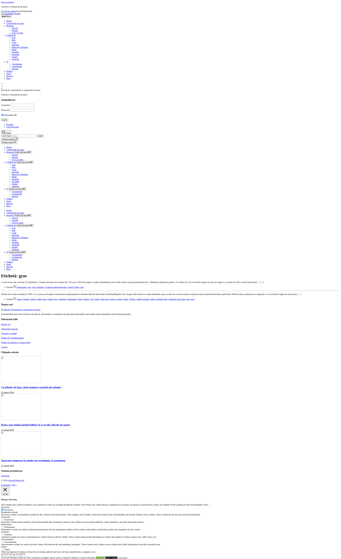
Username (5, 105)
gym (34, 287)
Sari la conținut (7, 2)
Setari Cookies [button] (111, 558)
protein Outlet (73, 287)
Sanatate (15, 52)
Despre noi (5, 324)
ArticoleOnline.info (16, 480)
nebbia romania (142, 299)
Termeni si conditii (9, 333)
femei (80, 299)
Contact (4, 347)
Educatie (15, 45)
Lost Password (12, 127)
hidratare (40, 287)
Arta (13, 38)
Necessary (8, 510)
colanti (33, 299)
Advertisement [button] (7, 539)
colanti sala (41, 299)
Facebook (5, 476)
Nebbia (132, 299)
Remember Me (10, 115)
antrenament (22, 287)
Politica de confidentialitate (12, 338)
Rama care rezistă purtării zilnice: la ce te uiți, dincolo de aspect (35, 424)
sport (192, 299)
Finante (15, 30)
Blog (8, 78)
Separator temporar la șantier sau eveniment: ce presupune (33, 460)
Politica (9, 71)
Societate (15, 54)
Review (9, 76)
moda (125, 299)
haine (97, 299)
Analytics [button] (5, 532)
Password (5, 110)
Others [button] (4, 547)
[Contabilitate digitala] (11, 14)
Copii (14, 42)
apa (29, 287)
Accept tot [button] (100, 558)
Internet (15, 69)
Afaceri (15, 28)
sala (82, 287)
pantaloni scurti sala (177, 299)
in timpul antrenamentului (56, 287)
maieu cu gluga (116, 299)
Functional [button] (5, 517)
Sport (8, 74)
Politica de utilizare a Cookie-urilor (15, 342)
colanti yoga (52, 299)
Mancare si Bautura (20, 47)
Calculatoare (17, 64)
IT (7, 62)
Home (9, 21)
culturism (62, 299)
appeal (19, 299)
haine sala (104, 299)
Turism (15, 57)
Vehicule (15, 59)
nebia (152, 299)
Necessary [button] (5, 507)
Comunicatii (17, 66)
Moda (14, 50)
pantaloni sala (161, 299)
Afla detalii (122, 558)
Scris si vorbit (17, 33)
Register (9, 124)
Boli (13, 40)
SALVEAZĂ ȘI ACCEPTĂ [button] (13, 554)
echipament (72, 299)
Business (10, 26)
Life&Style (11, 35)
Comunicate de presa (15, 23)
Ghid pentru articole (9, 329)
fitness (86, 299)
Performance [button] (6, 524)
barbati (26, 299)
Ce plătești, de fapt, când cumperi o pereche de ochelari (31, 387)
